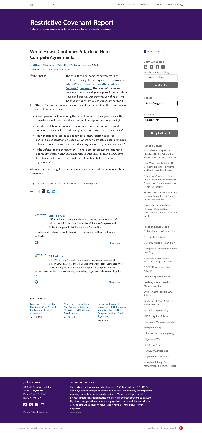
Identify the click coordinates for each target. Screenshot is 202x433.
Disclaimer (44, 412)
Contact (159, 4)
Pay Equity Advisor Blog (156, 350)
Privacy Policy (29, 412)
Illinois (67, 183)
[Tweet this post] (43, 191)
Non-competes (89, 183)
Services (145, 4)
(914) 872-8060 (38, 394)
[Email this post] (38, 191)
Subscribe (173, 4)
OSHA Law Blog (152, 345)
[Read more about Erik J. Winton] (36, 282)
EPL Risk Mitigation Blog (156, 310)
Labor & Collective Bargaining (159, 333)
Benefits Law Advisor (155, 237)
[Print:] (32, 191)
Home (121, 4)
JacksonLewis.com (155, 51)
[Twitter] (151, 67)
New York (76, 183)
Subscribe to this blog (157, 72)
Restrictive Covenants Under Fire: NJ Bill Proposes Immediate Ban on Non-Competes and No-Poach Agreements (112, 310)
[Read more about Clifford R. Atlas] (36, 243)
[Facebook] (157, 67)
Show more (115, 243)
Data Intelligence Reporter (157, 276)
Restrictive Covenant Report (71, 22)
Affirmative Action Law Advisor (160, 231)
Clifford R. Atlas (40, 65)
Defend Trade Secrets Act (49, 183)
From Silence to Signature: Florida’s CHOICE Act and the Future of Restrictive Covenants (43, 309)
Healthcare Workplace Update (159, 321)
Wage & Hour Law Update (157, 356)
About (132, 4)
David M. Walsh (56, 65)
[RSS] (145, 67)
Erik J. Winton (71, 65)
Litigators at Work (153, 339)
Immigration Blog (152, 327)
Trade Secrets (64, 69)
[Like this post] (48, 191)
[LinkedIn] (163, 67)
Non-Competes (48, 69)
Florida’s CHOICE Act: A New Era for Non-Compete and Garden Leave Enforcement (160, 196)
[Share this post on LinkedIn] (53, 191)
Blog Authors (156, 132)
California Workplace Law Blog (159, 242)
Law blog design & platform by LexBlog (163, 428)
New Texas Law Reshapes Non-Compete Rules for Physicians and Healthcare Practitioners (77, 309)
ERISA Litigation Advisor (156, 316)
